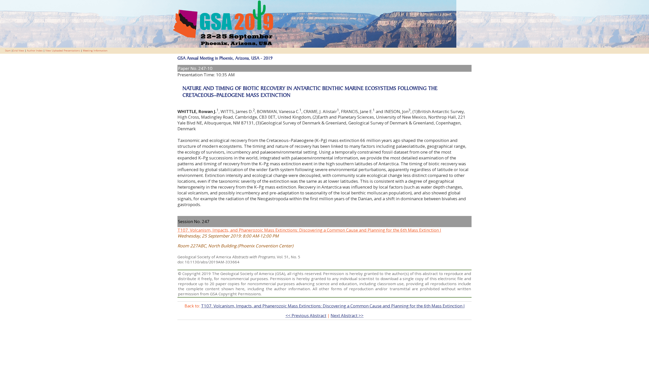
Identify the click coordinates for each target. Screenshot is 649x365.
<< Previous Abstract (305, 315)
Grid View (18, 50)
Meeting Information (95, 50)
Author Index (35, 50)
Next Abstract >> (347, 315)
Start (8, 50)
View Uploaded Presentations (62, 50)
